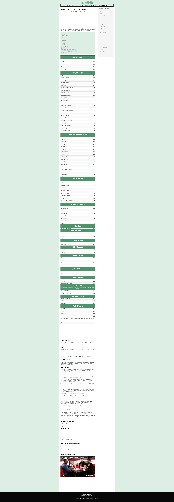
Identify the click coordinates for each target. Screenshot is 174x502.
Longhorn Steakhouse (103, 32)
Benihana (101, 13)
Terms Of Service (82, 498)
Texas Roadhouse (102, 51)
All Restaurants (101, 5)
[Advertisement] (77, 19)
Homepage (77, 498)
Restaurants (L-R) (87, 5)
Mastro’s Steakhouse (103, 34)
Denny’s (101, 22)
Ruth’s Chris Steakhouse (103, 47)
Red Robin (101, 45)
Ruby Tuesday (102, 49)
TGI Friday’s (101, 53)
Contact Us (96, 498)
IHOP (100, 30)
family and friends (65, 344)
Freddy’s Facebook (65, 423)
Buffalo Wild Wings (102, 15)
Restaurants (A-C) (73, 5)
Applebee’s (101, 11)
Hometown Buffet (102, 26)
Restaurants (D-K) (80, 5)
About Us (105, 5)
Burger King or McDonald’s (86, 412)
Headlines (68, 5)
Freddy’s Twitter (64, 426)
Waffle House (101, 55)
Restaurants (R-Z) (94, 5)
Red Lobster (101, 43)
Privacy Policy (92, 498)
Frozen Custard (69, 362)
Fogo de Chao (102, 24)
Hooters (101, 28)
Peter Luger (101, 41)
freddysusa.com (88, 418)
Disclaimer (87, 498)
